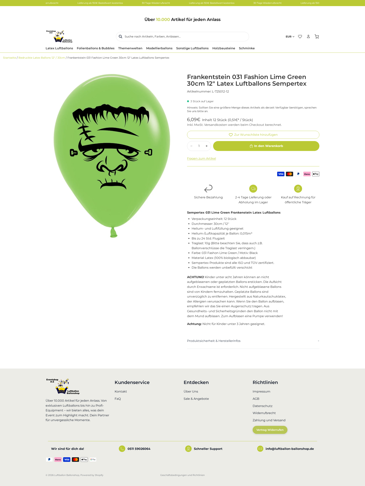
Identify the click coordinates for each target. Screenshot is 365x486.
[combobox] (182, 36)
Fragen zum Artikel (201, 158)
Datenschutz (262, 406)
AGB (256, 399)
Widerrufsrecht (264, 413)
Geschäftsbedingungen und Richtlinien (182, 475)
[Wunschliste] (300, 36)
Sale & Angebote (196, 399)
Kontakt (121, 391)
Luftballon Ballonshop (66, 475)
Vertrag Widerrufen (270, 430)
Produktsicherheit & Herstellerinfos (213, 341)
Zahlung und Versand (269, 420)
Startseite (9, 57)
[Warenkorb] (317, 36)
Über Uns (191, 391)
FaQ (118, 399)
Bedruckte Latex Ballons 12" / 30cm (41, 57)
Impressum (261, 391)
